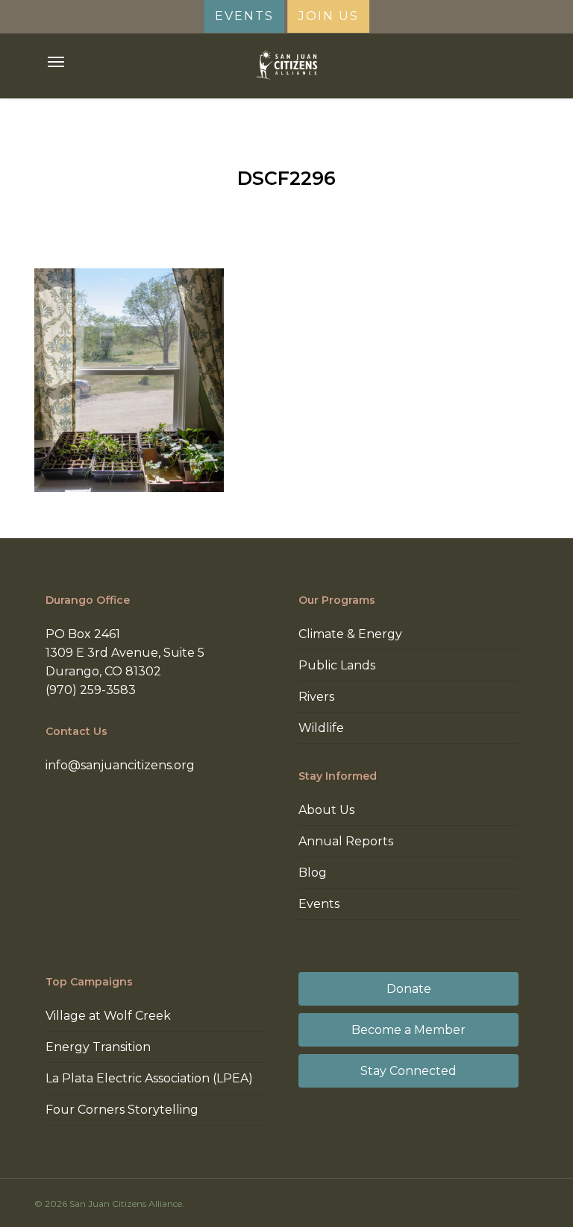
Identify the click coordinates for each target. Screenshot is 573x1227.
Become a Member (408, 1030)
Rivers (316, 697)
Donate (408, 989)
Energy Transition (98, 1047)
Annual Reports (345, 841)
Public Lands (336, 665)
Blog (312, 872)
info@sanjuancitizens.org (120, 765)
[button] (56, 62)
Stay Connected (408, 1071)
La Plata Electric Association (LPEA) (149, 1078)
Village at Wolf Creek (108, 1016)
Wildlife (321, 728)
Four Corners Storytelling (122, 1110)
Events (318, 904)
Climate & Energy (350, 634)
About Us (326, 810)
